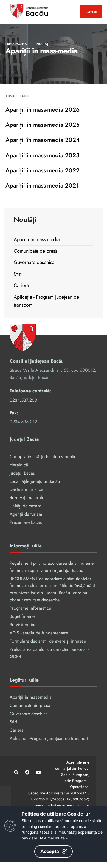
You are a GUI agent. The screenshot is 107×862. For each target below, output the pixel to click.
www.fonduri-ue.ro (50, 805)
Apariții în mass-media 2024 (42, 140)
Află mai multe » (54, 838)
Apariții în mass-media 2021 (42, 185)
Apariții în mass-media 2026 (42, 109)
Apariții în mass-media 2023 (42, 155)
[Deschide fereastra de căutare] (16, 772)
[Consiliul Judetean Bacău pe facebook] (27, 772)
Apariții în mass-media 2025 (42, 124)
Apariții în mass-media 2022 (42, 170)
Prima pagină (16, 44)
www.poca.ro (78, 805)
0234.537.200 (23, 400)
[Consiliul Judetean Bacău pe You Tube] (38, 772)
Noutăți (42, 44)
